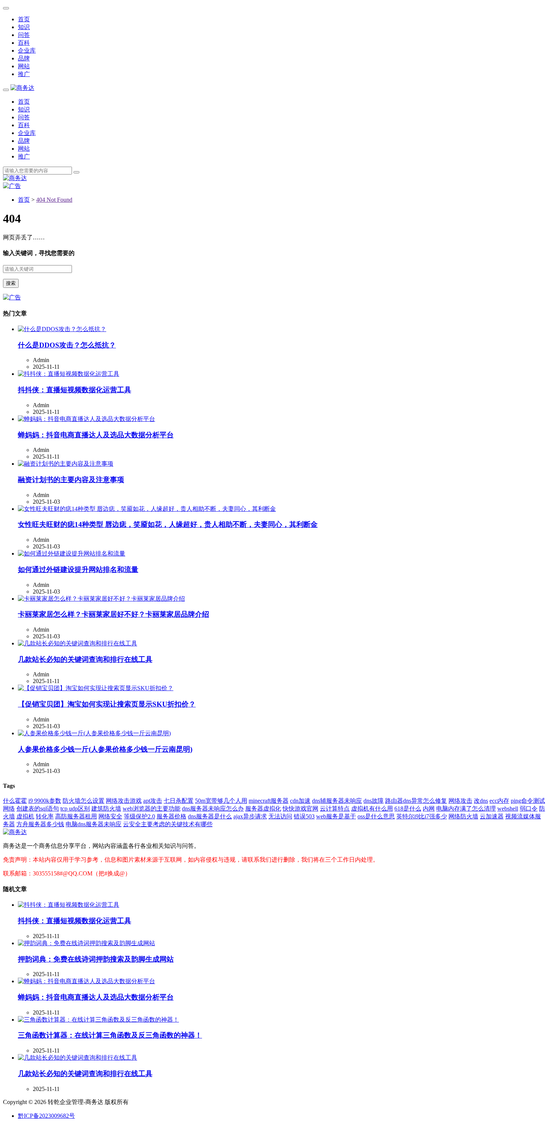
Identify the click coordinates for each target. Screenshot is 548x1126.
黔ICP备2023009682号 (46, 1116)
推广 (24, 74)
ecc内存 (499, 801)
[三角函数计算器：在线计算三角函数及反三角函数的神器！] (98, 1019)
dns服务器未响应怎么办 (213, 808)
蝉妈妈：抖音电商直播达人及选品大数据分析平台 (96, 435)
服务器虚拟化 (263, 808)
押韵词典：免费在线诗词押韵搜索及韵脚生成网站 (96, 959)
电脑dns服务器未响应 (94, 824)
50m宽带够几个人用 (221, 801)
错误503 (304, 816)
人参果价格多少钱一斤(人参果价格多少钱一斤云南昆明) (105, 749)
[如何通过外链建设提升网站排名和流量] (71, 553)
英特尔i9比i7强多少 (421, 816)
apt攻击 (152, 801)
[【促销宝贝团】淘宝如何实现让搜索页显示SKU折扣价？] (95, 688)
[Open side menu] (6, 90)
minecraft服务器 (269, 801)
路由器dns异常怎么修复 (416, 801)
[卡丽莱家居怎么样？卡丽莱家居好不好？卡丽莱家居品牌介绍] (101, 598)
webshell (507, 808)
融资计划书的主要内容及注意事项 (71, 480)
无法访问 (280, 816)
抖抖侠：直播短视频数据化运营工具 (74, 390)
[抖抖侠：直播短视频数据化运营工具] (68, 374)
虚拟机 (25, 816)
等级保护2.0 (139, 816)
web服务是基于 (336, 816)
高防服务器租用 (76, 816)
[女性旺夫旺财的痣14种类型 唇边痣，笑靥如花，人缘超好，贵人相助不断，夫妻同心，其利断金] (147, 509)
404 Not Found (54, 199)
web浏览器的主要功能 (151, 808)
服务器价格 (171, 816)
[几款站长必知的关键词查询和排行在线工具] (77, 643)
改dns (481, 801)
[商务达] (22, 88)
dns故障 (373, 801)
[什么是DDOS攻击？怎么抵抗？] (62, 329)
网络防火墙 (463, 816)
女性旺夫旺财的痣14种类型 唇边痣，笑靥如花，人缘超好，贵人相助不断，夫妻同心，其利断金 (168, 524)
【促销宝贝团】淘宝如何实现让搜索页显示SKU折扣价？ (107, 704)
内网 (429, 808)
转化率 (45, 816)
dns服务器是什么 (210, 816)
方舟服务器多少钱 (40, 824)
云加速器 (492, 816)
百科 (24, 43)
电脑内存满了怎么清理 (466, 808)
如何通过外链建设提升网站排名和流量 (78, 569)
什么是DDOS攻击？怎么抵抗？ (67, 345)
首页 (24, 19)
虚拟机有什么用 (372, 808)
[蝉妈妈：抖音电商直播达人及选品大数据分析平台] (86, 419)
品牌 (24, 58)
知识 (24, 27)
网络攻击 (460, 801)
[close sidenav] (6, 8)
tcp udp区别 (75, 808)
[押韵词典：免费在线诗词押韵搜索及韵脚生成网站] (86, 943)
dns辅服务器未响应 (337, 801)
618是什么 (407, 808)
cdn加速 (300, 801)
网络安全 (110, 816)
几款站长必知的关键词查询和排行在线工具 (85, 659)
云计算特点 (335, 808)
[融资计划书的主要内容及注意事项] (65, 463)
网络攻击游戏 (124, 801)
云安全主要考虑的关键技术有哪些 (167, 824)
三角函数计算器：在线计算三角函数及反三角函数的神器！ (110, 1035)
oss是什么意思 (376, 816)
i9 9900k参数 (44, 801)
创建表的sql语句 (37, 808)
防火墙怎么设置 (83, 801)
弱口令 (529, 808)
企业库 (27, 50)
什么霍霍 (15, 801)
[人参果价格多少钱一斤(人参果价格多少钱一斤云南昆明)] (94, 733)
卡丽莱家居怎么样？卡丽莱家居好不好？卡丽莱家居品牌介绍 (113, 614)
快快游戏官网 (300, 808)
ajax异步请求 (250, 816)
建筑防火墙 (106, 808)
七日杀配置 (178, 801)
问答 (24, 35)
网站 (24, 66)
